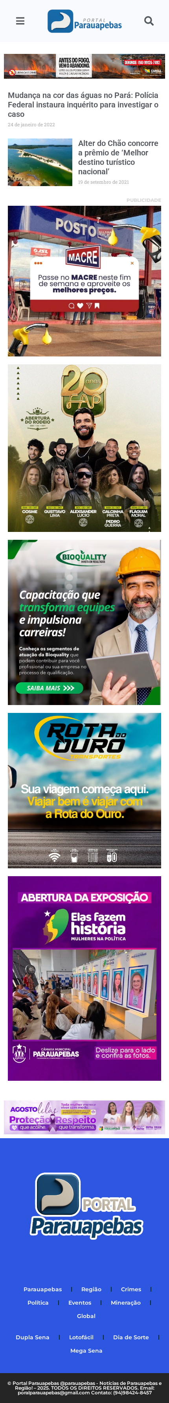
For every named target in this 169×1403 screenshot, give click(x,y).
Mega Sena (86, 1350)
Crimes (131, 1289)
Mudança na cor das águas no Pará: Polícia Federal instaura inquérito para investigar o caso (83, 104)
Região (91, 1289)
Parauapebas (43, 1289)
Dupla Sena (33, 1337)
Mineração (126, 1302)
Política (38, 1302)
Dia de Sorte (131, 1337)
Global (86, 1316)
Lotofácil (81, 1337)
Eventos (79, 1302)
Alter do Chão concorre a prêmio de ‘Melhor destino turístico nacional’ (118, 157)
